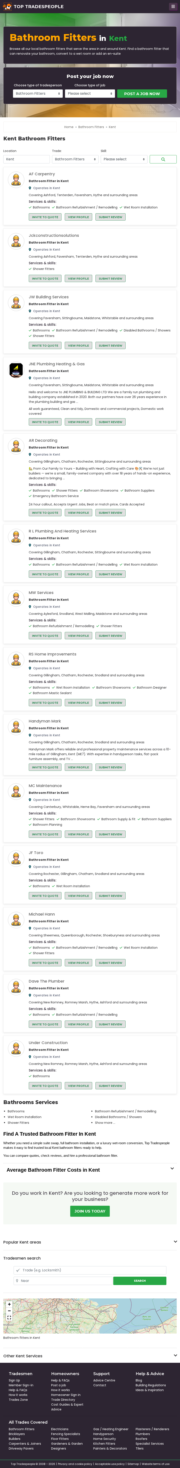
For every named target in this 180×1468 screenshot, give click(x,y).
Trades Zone (18, 1399)
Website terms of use (155, 1464)
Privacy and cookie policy (75, 1464)
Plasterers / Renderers (152, 1429)
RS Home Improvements (52, 654)
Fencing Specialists (65, 1434)
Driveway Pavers (21, 1448)
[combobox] (26, 159)
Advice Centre (104, 1380)
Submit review (110, 217)
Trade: (57, 151)
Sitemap (133, 1464)
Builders (14, 1439)
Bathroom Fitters (91, 127)
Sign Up (14, 1380)
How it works (18, 1395)
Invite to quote (45, 217)
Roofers (141, 1439)
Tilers (140, 1448)
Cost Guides (60, 1404)
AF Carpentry (42, 174)
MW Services (41, 592)
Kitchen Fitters (104, 1443)
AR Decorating (43, 440)
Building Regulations (151, 1385)
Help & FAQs (18, 1390)
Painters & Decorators (110, 1448)
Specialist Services (150, 1443)
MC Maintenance (45, 785)
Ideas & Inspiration (150, 1390)
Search (163, 159)
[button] (9, 1304)
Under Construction (48, 1042)
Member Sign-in (21, 1385)
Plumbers (143, 1434)
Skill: (104, 151)
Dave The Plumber (47, 981)
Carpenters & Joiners (25, 1443)
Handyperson (103, 1434)
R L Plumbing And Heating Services (62, 531)
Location (9, 151)
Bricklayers (17, 1434)
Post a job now (142, 94)
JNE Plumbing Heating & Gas (57, 364)
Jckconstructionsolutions (54, 235)
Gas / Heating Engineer (110, 1429)
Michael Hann (42, 914)
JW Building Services (49, 297)
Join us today (90, 1211)
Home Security (104, 1439)
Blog (139, 1380)
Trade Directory (63, 1399)
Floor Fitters (60, 1439)
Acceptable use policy (110, 1464)
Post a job (58, 1385)
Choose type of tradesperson (38, 85)
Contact (99, 1385)
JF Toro (36, 852)
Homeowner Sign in (66, 1395)
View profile (78, 217)
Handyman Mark (45, 721)
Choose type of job (89, 85)
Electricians (59, 1429)
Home (69, 127)
